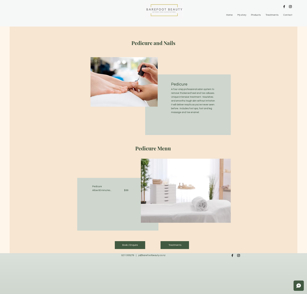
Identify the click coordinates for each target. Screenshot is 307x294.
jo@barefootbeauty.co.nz (151, 255)
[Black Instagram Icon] (290, 6)
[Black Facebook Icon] (284, 6)
